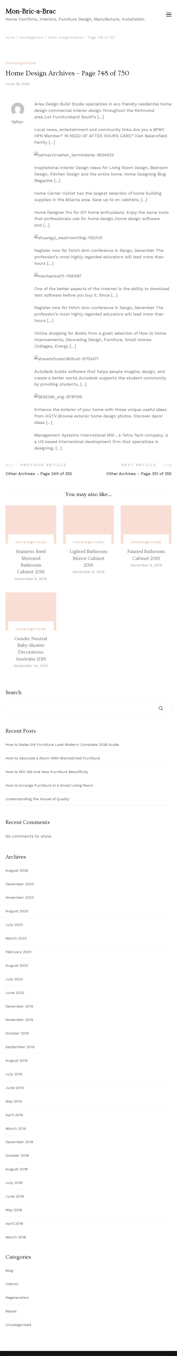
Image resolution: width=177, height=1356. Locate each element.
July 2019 (14, 1074)
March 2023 (16, 938)
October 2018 (17, 1155)
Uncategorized (21, 63)
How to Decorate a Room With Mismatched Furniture (53, 758)
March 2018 (16, 1237)
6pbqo (17, 121)
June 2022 (15, 992)
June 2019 (15, 1087)
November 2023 (20, 897)
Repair (11, 1311)
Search (13, 692)
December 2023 (20, 884)
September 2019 (20, 1047)
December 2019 (19, 1006)
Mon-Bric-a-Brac (31, 11)
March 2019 (16, 1128)
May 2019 (14, 1101)
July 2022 (14, 979)
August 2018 (17, 1169)
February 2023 (18, 952)
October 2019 (17, 1033)
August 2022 (17, 965)
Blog (9, 1270)
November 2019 (19, 1019)
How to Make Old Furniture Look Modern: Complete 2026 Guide (62, 744)
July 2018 (14, 1183)
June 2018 (15, 1196)
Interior (12, 1284)
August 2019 (17, 1060)
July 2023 (14, 924)
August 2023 (17, 911)
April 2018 (14, 1223)
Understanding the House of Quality (37, 799)
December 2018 (19, 1142)
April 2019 (14, 1115)
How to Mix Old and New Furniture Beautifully (47, 772)
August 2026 (17, 870)
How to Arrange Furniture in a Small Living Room (49, 785)
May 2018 (14, 1210)
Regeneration (17, 1297)
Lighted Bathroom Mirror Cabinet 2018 (88, 558)
